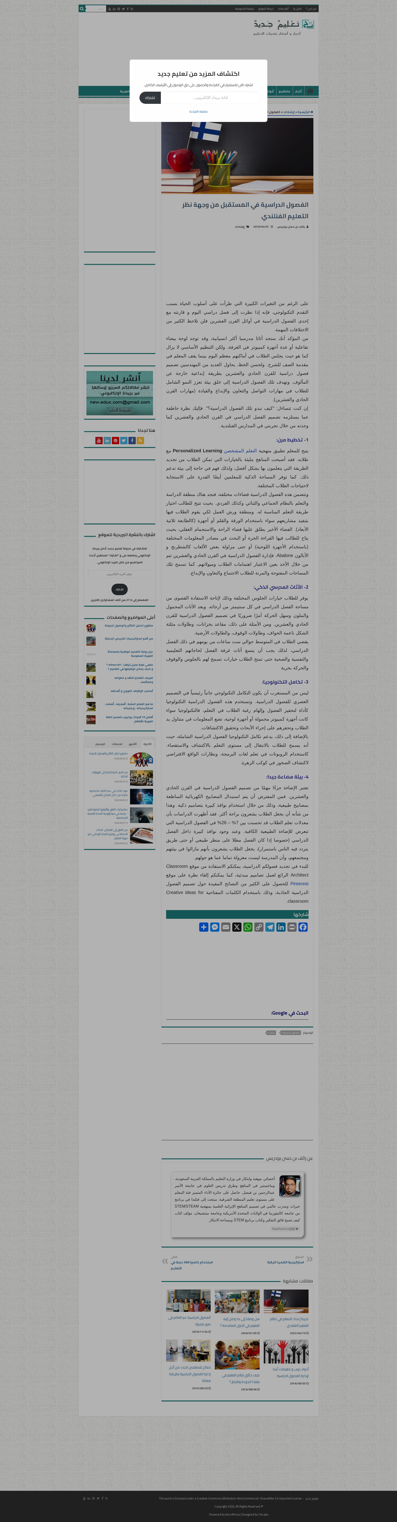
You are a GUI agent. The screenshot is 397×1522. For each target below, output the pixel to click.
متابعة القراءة (198, 111)
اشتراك (150, 97)
